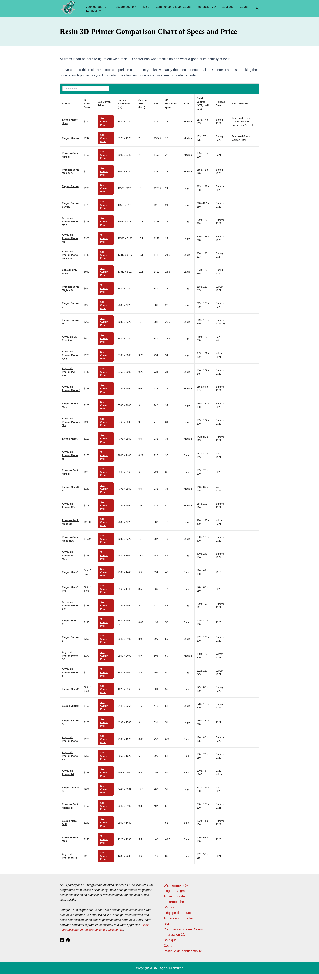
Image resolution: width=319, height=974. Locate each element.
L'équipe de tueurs (177, 913)
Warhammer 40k (176, 885)
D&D (146, 6)
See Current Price (104, 121)
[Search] (100, 88)
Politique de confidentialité (183, 951)
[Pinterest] (68, 940)
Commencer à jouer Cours (173, 6)
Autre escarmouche (178, 918)
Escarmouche (124, 6)
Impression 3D (206, 6)
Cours (244, 6)
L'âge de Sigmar (176, 891)
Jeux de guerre (96, 6)
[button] (257, 8)
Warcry (169, 907)
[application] (107, 7)
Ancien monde (174, 896)
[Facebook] (62, 940)
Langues (92, 10)
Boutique (228, 6)
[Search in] (106, 88)
